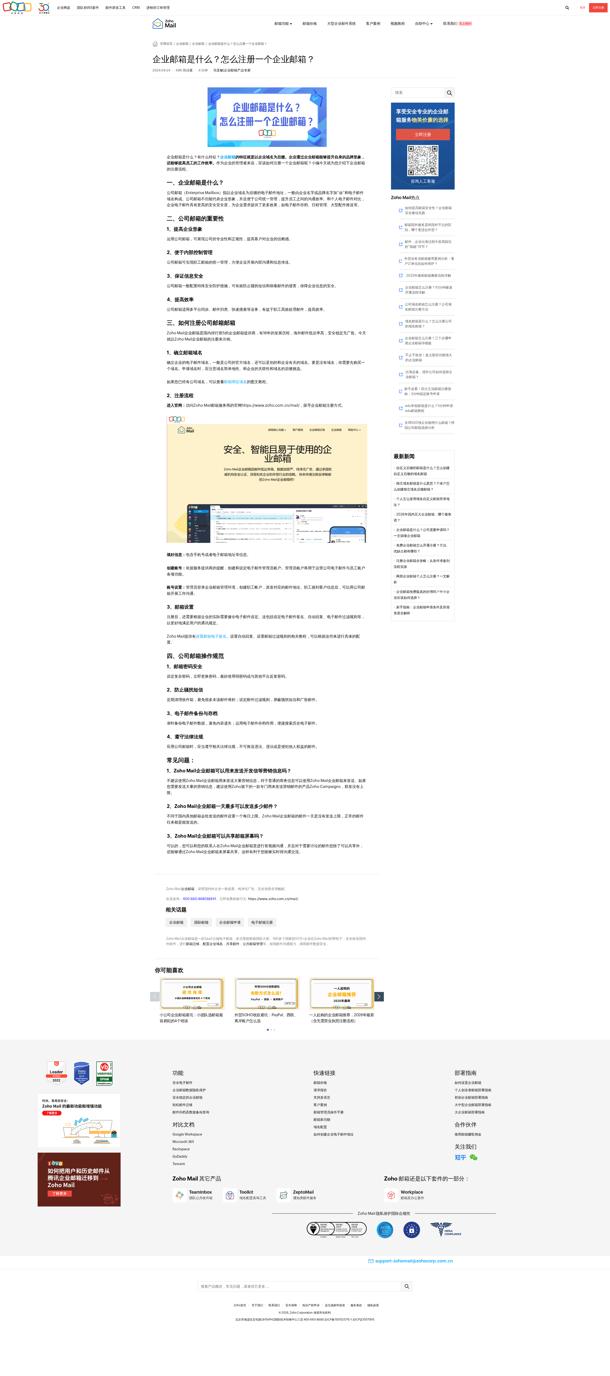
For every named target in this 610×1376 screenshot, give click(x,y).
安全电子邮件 (183, 1083)
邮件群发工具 (116, 8)
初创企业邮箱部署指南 (471, 1097)
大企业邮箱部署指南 (470, 1112)
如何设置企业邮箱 (468, 1083)
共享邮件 (232, 944)
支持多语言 (322, 1097)
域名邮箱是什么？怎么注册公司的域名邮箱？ (428, 323)
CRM (136, 8)
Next (379, 996)
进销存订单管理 (158, 8)
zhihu (461, 1157)
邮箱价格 (310, 23)
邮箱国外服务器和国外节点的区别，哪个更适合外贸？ (428, 227)
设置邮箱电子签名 (211, 636)
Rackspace (181, 1149)
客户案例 (373, 23)
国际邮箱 (201, 922)
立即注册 (598, 7)
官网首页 (166, 43)
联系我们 (450, 23)
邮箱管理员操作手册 (329, 1112)
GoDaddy (180, 1156)
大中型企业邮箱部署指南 (473, 1105)
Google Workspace (187, 1134)
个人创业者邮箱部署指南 (473, 1090)
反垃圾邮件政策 (335, 1305)
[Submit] (406, 1286)
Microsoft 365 (183, 1142)
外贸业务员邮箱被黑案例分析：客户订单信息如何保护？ (429, 261)
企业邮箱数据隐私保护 (189, 1090)
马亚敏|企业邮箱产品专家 (232, 70)
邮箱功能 (281, 23)
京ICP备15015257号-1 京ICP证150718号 (349, 1319)
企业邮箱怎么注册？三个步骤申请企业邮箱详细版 (428, 340)
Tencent (179, 1164)
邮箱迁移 (192, 944)
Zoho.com (26, 8)
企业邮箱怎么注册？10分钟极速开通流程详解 (428, 289)
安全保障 (291, 1305)
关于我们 (257, 1305)
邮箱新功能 (322, 1119)
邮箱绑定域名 (235, 382)
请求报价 (320, 1090)
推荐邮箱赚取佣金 (468, 1134)
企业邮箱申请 (230, 922)
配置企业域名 (213, 944)
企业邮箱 (182, 43)
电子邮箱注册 (262, 922)
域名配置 (320, 1127)
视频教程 (398, 23)
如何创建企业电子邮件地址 (334, 1134)
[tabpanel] (192, 1000)
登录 (582, 7)
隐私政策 (373, 1305)
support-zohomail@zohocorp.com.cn (414, 1260)
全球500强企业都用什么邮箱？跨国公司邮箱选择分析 (430, 425)
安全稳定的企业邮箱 (188, 1097)
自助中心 (422, 23)
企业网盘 (63, 8)
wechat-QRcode (474, 1157)
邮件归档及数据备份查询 (191, 1112)
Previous (155, 996)
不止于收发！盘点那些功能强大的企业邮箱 (428, 357)
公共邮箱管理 (253, 944)
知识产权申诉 (311, 1305)
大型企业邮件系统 (341, 23)
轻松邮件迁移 (183, 1105)
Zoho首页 (240, 1305)
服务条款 (356, 1305)
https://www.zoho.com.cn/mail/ (273, 899)
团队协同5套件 (88, 8)
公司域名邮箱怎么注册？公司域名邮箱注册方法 (428, 306)
